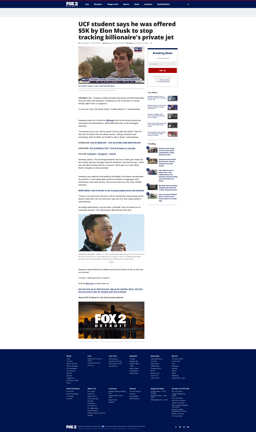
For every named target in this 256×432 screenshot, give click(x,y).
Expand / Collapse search (188, 4)
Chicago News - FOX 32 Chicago (158, 392)
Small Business (134, 399)
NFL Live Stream (177, 391)
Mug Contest (155, 364)
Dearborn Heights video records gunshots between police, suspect (156, 115)
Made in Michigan (72, 366)
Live (89, 356)
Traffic (132, 366)
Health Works (155, 366)
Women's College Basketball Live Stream (179, 410)
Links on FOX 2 (155, 378)
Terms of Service (164, 82)
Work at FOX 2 (92, 396)
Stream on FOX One (180, 388)
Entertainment (73, 388)
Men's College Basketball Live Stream (180, 406)
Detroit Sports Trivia (115, 364)
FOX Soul (90, 365)
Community (91, 403)
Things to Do (70, 378)
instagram (184, 427)
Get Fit (153, 371)
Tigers (174, 373)
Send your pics (113, 359)
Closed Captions (93, 411)
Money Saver (155, 373)
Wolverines (175, 366)
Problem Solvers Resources (96, 413)
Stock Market (134, 396)
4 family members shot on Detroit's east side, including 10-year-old (157, 98)
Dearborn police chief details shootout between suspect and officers (157, 106)
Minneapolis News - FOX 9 (159, 400)
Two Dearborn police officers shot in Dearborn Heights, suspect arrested (157, 133)
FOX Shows (70, 391)
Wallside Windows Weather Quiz (117, 392)
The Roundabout (71, 368)
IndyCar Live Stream (178, 403)
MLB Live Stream (177, 398)
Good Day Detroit (156, 359)
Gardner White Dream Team (115, 396)
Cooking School (156, 368)
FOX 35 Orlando (95, 43)
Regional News (157, 388)
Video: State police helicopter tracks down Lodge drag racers (157, 124)
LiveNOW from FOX (94, 363)
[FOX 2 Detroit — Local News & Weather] (73, 4)
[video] (173, 98)
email (188, 427)
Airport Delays (134, 368)
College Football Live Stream (178, 395)
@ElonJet (90, 283)
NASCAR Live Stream (178, 400)
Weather (133, 356)
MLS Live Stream (177, 416)
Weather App (134, 361)
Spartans (174, 368)
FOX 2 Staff (91, 391)
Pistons (174, 371)
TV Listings (69, 396)
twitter (180, 427)
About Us (92, 388)
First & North (176, 361)
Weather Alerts (134, 364)
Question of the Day (115, 361)
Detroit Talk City (71, 364)
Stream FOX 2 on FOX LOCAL (95, 360)
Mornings (155, 356)
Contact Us (91, 394)
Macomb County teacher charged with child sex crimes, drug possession (168, 188)
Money (133, 388)
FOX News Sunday (72, 380)
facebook (176, 427)
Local (68, 359)
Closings (132, 359)
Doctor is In (154, 376)
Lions (173, 364)
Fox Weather (134, 371)
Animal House (134, 373)
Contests (69, 399)
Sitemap (90, 415)
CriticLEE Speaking (72, 394)
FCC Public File (92, 406)
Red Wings (175, 376)
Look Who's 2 (112, 366)
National (69, 373)
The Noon (154, 361)
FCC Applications (93, 408)
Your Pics (112, 356)
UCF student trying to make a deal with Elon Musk (96, 86)
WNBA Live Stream (178, 414)
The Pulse (69, 361)
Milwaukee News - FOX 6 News (159, 396)
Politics (68, 383)
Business (69, 376)
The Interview (70, 371)
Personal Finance (135, 391)
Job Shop (90, 401)
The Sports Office (177, 359)
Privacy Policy (164, 80)
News (68, 356)
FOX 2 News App (93, 399)
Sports (175, 356)
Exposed (111, 402)
